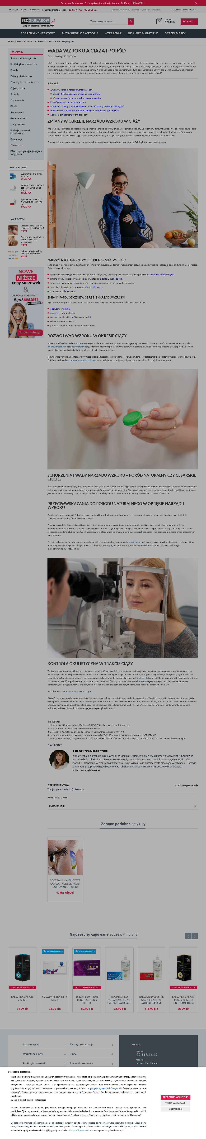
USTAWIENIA (175, 1109)
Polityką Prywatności (79, 1130)
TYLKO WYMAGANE (175, 1103)
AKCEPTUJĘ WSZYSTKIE (175, 1097)
